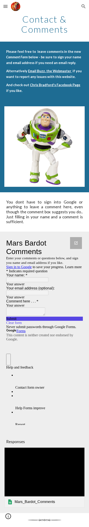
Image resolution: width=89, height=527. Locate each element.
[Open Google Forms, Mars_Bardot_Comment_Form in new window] (76, 243)
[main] (44, 24)
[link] (44, 477)
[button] (5, 6)
